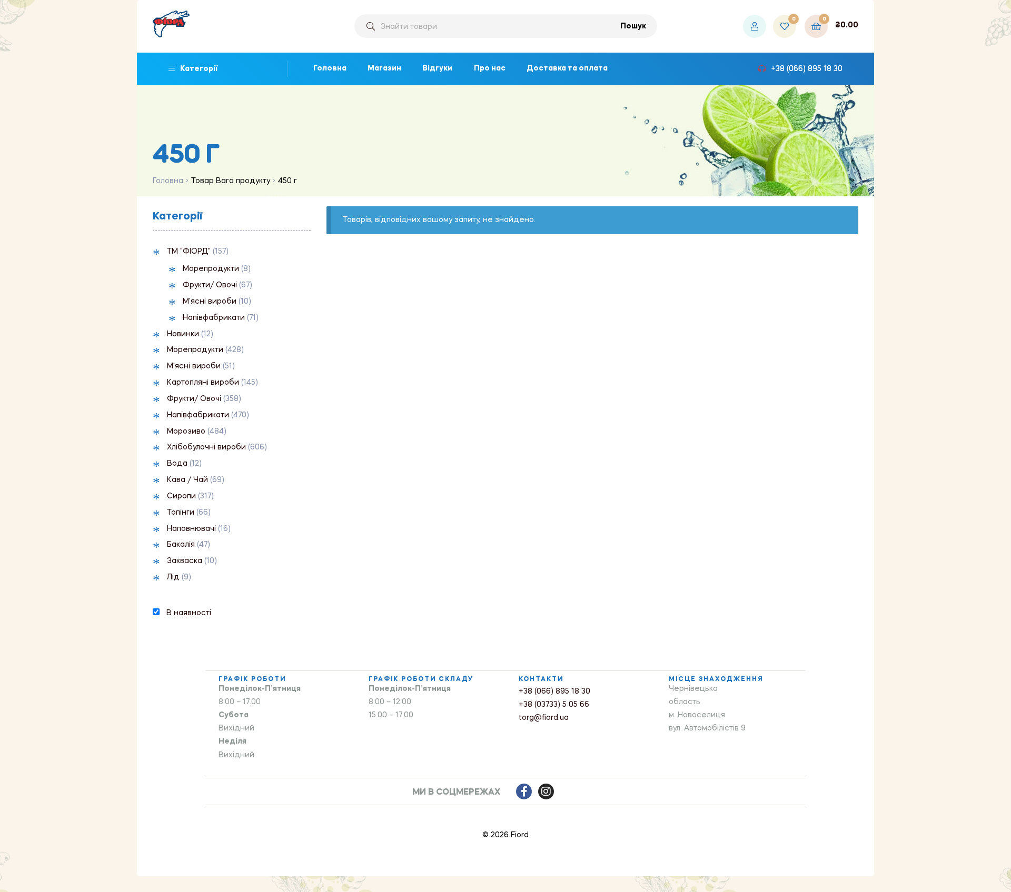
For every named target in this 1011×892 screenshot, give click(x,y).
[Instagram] (546, 791)
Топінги (180, 512)
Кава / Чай (187, 480)
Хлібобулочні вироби (206, 447)
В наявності (188, 613)
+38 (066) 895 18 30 (554, 691)
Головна (168, 181)
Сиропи (181, 496)
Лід (173, 577)
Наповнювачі (191, 529)
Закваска (184, 561)
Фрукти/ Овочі (210, 285)
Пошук (633, 26)
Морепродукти (211, 269)
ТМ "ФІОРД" (189, 251)
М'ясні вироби (209, 301)
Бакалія (181, 544)
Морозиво (186, 431)
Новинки (183, 334)
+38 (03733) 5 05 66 (554, 704)
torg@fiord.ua (544, 717)
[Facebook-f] (524, 791)
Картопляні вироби (203, 382)
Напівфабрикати (214, 318)
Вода (177, 463)
